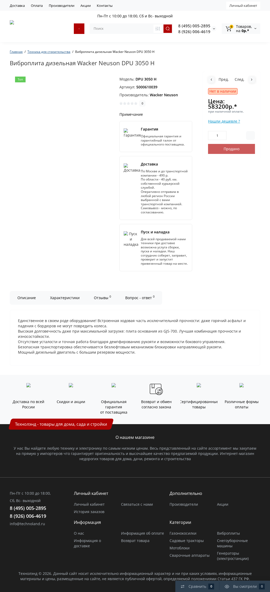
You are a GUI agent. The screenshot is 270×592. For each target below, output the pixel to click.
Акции (85, 5)
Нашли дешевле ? (224, 121)
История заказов (89, 511)
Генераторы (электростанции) (233, 556)
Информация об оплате (142, 533)
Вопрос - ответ (140, 297)
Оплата (37, 5)
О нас (79, 533)
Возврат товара (135, 540)
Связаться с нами (137, 504)
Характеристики (65, 297)
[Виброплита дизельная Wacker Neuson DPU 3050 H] (67, 129)
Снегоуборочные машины (232, 543)
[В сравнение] (250, 135)
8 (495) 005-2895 (194, 25)
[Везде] (157, 28)
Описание (26, 297)
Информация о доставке (87, 543)
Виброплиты (228, 533)
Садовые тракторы (187, 540)
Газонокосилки (183, 533)
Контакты (105, 5)
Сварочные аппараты (190, 555)
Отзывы (102, 297)
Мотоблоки (180, 547)
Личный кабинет (243, 5)
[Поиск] (167, 28)
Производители (61, 5)
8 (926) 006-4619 (194, 31)
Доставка (17, 5)
